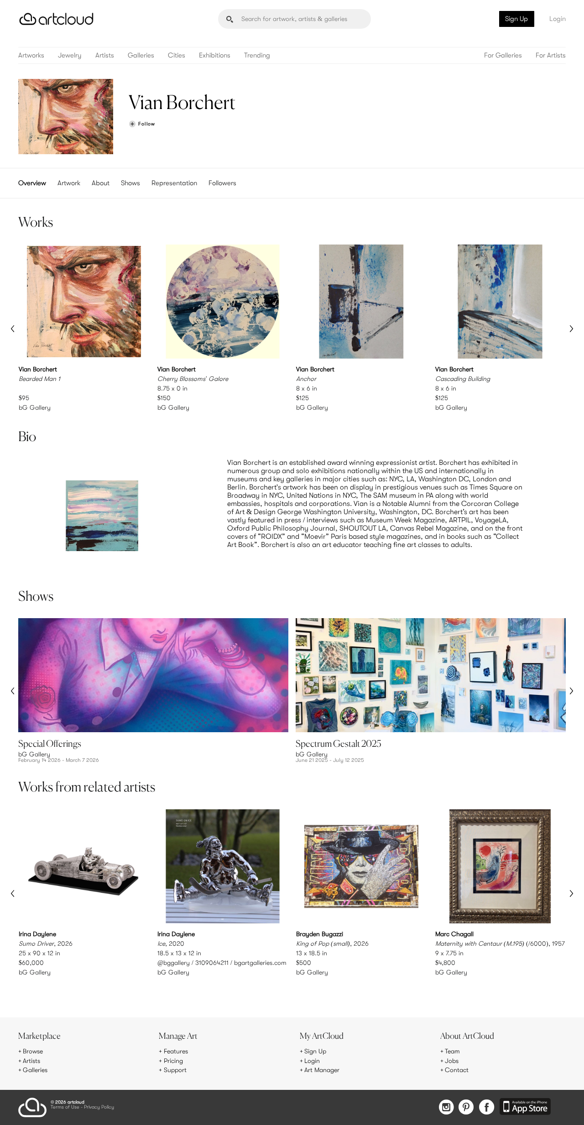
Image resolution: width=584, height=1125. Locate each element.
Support (175, 1069)
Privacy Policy (99, 1107)
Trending (257, 55)
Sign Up (516, 19)
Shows (130, 183)
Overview (32, 183)
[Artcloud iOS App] (525, 1107)
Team (452, 1051)
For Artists (551, 55)
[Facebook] (486, 1107)
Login (557, 19)
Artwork (68, 183)
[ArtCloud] (56, 18)
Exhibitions (214, 55)
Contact (457, 1069)
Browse (33, 1051)
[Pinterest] (466, 1107)
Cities (176, 55)
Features (176, 1051)
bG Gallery (35, 407)
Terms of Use (65, 1107)
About (101, 183)
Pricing (173, 1060)
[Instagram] (446, 1107)
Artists (104, 55)
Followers (222, 183)
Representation (174, 183)
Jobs (452, 1060)
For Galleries (503, 55)
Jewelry (70, 55)
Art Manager (321, 1069)
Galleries (141, 55)
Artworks (31, 55)
